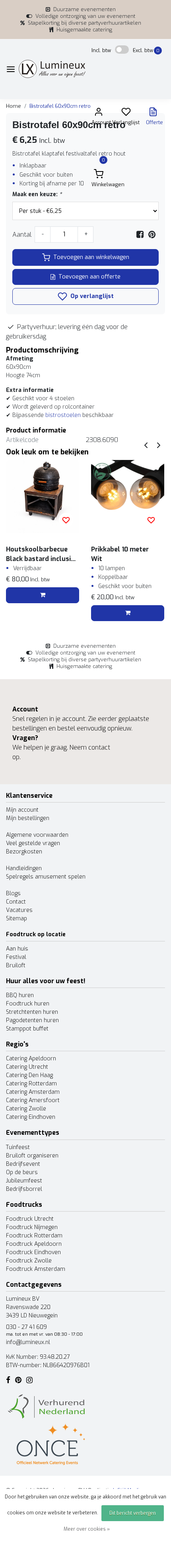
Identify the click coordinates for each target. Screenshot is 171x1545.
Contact (16, 902)
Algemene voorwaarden (37, 835)
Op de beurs (22, 1172)
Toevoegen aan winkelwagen (91, 257)
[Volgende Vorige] (158, 444)
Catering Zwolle (26, 1108)
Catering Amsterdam (33, 1092)
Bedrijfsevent (23, 1164)
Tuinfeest (18, 1147)
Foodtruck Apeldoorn (34, 1244)
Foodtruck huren (27, 1003)
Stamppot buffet (27, 1029)
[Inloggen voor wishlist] (66, 520)
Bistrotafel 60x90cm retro (60, 106)
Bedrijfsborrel (24, 1189)
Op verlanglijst (91, 296)
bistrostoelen (63, 415)
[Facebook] (140, 234)
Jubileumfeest (24, 1181)
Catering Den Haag (29, 1075)
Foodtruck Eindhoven (33, 1252)
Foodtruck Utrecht (30, 1219)
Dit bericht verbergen (132, 1513)
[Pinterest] (151, 234)
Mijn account (22, 810)
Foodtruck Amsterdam (35, 1269)
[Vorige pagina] (146, 444)
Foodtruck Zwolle (29, 1260)
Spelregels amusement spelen (46, 877)
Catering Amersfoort (33, 1100)
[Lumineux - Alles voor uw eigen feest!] (52, 69)
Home (13, 106)
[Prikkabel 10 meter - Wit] (127, 496)
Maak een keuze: (37, 194)
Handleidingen (24, 868)
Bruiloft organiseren (32, 1155)
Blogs (13, 893)
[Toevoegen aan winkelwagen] (42, 595)
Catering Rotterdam (31, 1083)
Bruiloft (15, 965)
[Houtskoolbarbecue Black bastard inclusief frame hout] (42, 496)
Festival (16, 957)
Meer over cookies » (87, 1529)
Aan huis (17, 949)
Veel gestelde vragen (33, 843)
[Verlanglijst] (126, 113)
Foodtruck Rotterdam (34, 1235)
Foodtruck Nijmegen (32, 1227)
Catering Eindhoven (30, 1117)
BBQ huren (20, 995)
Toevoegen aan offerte (89, 277)
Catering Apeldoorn (31, 1058)
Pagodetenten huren (32, 1020)
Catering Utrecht (27, 1067)
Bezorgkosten (24, 851)
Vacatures (19, 910)
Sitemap (16, 918)
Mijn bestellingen (27, 818)
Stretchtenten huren (32, 1012)
